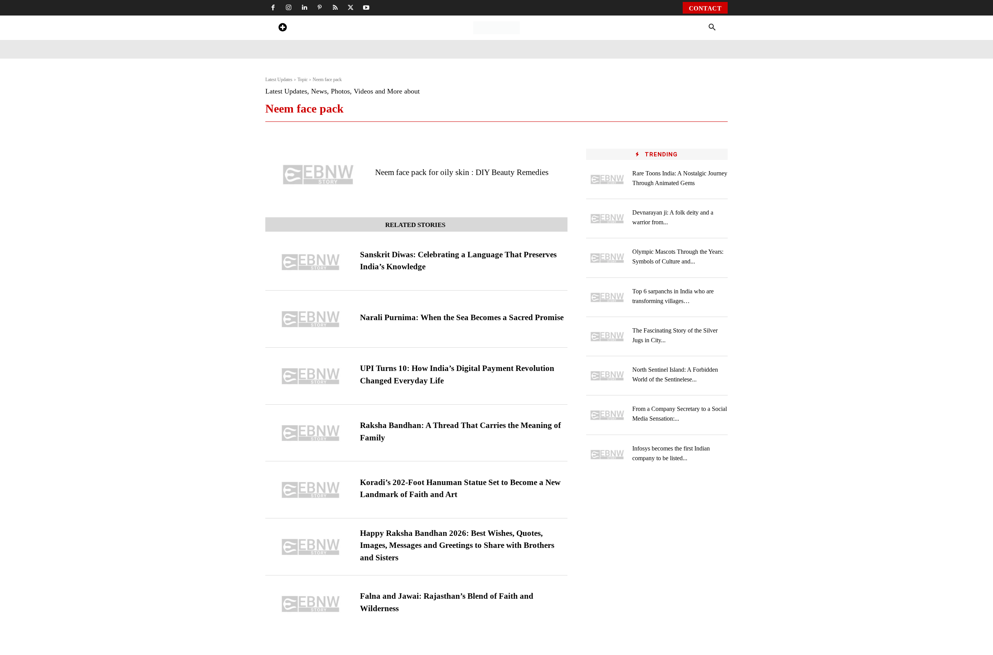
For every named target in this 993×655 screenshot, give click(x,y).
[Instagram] (288, 8)
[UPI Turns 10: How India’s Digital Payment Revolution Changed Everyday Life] (310, 376)
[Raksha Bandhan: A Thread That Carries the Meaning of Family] (310, 433)
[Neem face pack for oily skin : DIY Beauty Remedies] (318, 175)
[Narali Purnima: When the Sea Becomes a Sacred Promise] (310, 319)
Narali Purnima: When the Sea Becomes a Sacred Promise (462, 317)
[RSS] (335, 8)
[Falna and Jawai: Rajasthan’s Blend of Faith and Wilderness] (310, 604)
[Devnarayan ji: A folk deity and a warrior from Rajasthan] (607, 218)
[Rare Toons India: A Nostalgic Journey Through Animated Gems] (607, 179)
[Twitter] (350, 8)
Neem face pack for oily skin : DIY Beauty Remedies (461, 172)
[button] (712, 27)
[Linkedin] (304, 8)
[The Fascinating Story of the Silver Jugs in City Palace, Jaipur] (607, 336)
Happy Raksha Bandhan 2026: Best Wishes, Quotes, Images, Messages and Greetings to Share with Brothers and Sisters (457, 545)
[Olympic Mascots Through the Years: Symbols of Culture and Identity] (607, 258)
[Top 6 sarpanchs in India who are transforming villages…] (607, 297)
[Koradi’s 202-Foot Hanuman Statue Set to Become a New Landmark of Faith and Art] (310, 490)
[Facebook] (273, 8)
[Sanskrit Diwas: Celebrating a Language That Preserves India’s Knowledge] (310, 262)
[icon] (282, 28)
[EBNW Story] (496, 27)
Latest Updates (278, 79)
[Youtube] (366, 8)
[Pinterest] (319, 8)
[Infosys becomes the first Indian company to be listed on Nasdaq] (607, 454)
